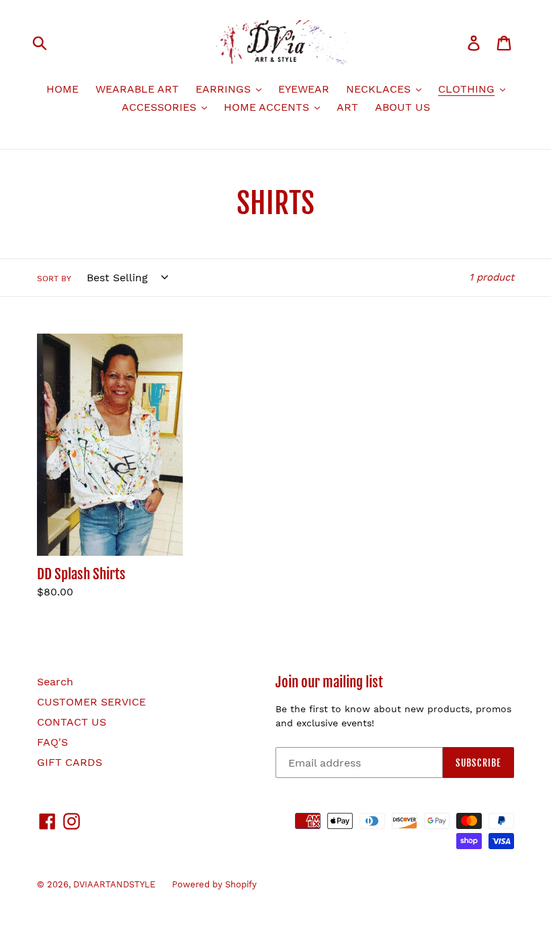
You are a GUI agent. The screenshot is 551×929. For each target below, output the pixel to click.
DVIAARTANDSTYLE (114, 884)
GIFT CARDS (69, 762)
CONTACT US (71, 722)
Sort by (54, 278)
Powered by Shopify (214, 884)
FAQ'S (52, 742)
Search (55, 681)
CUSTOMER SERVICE (91, 701)
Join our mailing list (329, 682)
